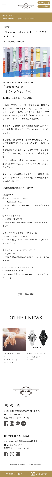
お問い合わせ (44, 3)
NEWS (11, 16)
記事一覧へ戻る (26, 294)
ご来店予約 (44, 6)
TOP (3, 16)
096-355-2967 (16, 445)
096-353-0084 (16, 414)
